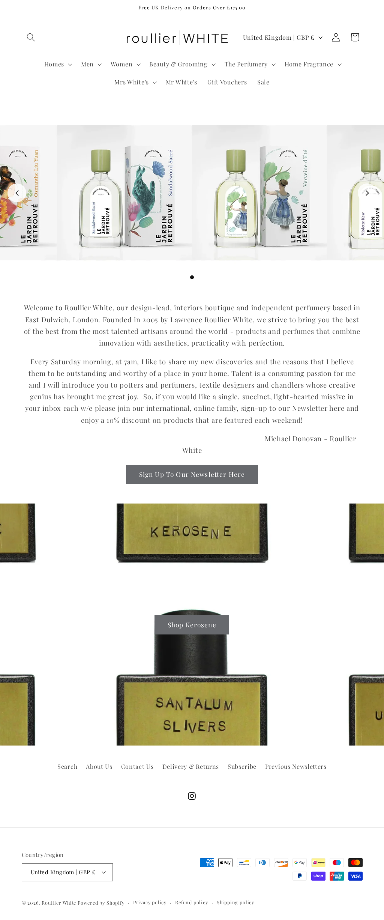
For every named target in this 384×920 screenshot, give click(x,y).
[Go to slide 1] (178, 277)
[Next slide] (367, 192)
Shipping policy (235, 902)
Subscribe (242, 766)
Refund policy (191, 902)
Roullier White (59, 902)
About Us (99, 766)
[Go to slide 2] (185, 277)
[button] (31, 37)
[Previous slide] (17, 192)
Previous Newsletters (296, 766)
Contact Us (137, 766)
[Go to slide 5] (205, 277)
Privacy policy (149, 902)
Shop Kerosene (192, 624)
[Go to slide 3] (192, 277)
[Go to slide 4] (199, 277)
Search (67, 766)
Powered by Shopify (101, 902)
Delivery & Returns (190, 766)
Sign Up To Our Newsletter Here (192, 474)
